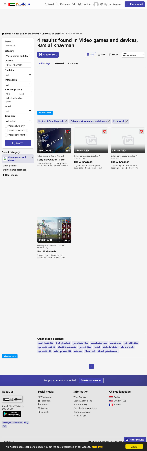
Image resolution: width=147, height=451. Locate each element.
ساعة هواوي (115, 343)
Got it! (134, 446)
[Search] (74, 4)
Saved (50, 4)
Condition (9, 70)
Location (86, 4)
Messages (65, 4)
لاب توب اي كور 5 (63, 343)
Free (9, 102)
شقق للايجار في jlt (46, 347)
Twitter (44, 408)
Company (73, 63)
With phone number (17, 135)
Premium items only (18, 130)
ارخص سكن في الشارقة (108, 351)
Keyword (9, 41)
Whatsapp (45, 397)
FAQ (4, 426)
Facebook (45, 400)
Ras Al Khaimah (83, 161)
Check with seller (14, 98)
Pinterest (44, 404)
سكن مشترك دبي (80, 343)
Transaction (11, 80)
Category (9, 51)
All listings (44, 63)
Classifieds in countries (85, 408)
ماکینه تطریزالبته (110, 347)
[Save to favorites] (67, 131)
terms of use (80, 415)
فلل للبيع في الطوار (62, 351)
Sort (125, 53)
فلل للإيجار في (44, 351)
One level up (11, 175)
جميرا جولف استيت (99, 343)
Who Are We (80, 397)
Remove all (118, 121)
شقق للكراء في (131, 343)
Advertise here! (10, 356)
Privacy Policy (80, 404)
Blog (26, 422)
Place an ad (136, 4)
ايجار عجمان (90, 351)
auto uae (78, 351)
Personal (59, 63)
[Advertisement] (20, 223)
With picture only (16, 126)
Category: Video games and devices (88, 121)
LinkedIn (44, 412)
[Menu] (5, 4)
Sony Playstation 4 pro (51, 159)
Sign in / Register (112, 4)
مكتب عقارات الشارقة (67, 347)
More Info (97, 446)
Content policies (82, 412)
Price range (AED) (13, 90)
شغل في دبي (85, 347)
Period (8, 106)
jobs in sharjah (127, 347)
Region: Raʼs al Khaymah (51, 121)
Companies (17, 422)
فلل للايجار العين (45, 343)
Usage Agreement (83, 400)
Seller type (10, 116)
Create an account (91, 380)
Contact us (9, 441)
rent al (97, 347)
